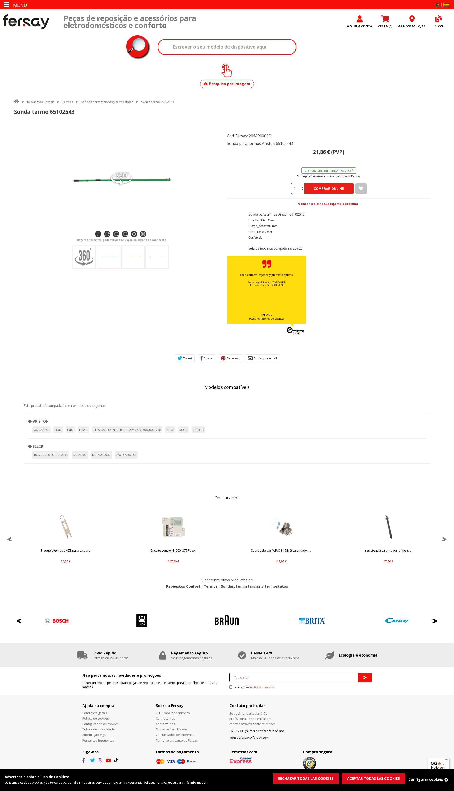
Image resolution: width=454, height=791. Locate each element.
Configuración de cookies (100, 724)
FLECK (38, 446)
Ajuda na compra (98, 705)
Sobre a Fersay (169, 705)
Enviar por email (265, 358)
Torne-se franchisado (171, 729)
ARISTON (41, 421)
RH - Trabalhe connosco (173, 713)
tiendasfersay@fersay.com (249, 737)
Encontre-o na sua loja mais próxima (329, 204)
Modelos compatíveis (227, 387)
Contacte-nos (165, 724)
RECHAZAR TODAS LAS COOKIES (305, 778)
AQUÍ (172, 782)
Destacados (227, 498)
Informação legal (94, 735)
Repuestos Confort (40, 102)
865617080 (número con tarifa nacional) (257, 731)
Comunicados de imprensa (175, 735)
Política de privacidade (98, 729)
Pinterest (233, 358)
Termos (67, 102)
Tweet (187, 358)
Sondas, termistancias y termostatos (107, 102)
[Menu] (446, 761)
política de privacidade (262, 687)
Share (208, 358)
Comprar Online (329, 188)
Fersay (26, 21)
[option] (65, 539)
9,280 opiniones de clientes (266, 318)
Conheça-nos (165, 718)
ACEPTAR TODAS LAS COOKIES (373, 778)
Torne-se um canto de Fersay (177, 740)
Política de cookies (95, 718)
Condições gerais (94, 713)
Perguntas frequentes (98, 740)
